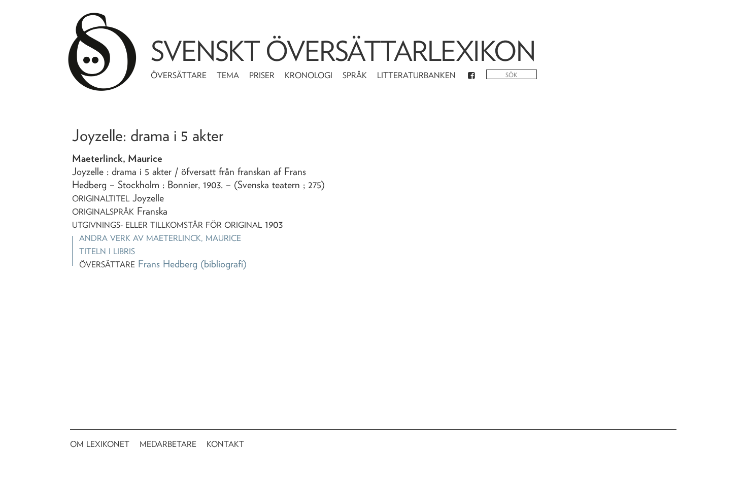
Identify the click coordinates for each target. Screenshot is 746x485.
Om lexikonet (99, 444)
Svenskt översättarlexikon (343, 50)
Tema (228, 75)
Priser (262, 75)
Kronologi (308, 75)
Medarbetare (168, 444)
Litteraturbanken (416, 75)
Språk (355, 75)
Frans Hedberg (167, 264)
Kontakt (225, 444)
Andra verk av (160, 238)
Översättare (179, 75)
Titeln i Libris (107, 251)
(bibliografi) (223, 264)
